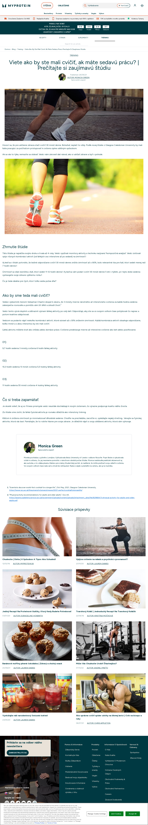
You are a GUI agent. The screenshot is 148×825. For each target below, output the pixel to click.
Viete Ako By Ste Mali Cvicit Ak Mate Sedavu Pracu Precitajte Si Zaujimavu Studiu (55, 49)
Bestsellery (48, 13)
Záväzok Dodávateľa (113, 800)
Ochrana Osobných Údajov (113, 772)
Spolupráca (134, 752)
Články (94, 761)
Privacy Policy (39, 823)
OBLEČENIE (63, 5)
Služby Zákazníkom (73, 761)
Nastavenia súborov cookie (17, 788)
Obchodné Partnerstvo (114, 789)
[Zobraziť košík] (142, 5)
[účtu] (135, 5)
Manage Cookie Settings (97, 814)
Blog (13, 49)
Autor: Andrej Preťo (97, 668)
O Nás (107, 750)
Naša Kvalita (110, 755)
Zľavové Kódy (135, 758)
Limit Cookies (116, 814)
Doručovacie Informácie (75, 783)
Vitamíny (68, 13)
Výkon (101, 13)
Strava (62, 38)
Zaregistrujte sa (18, 753)
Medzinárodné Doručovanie (76, 772)
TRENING (74, 55)
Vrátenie (68, 766)
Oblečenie (96, 755)
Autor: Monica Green (78, 78)
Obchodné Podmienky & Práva (115, 781)
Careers (108, 794)
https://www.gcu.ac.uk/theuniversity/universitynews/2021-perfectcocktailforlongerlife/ (45, 490)
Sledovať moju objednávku (76, 777)
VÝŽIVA (47, 5)
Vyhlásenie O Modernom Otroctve (115, 762)
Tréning (105, 38)
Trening (20, 49)
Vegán (93, 13)
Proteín (59, 13)
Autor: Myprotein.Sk (23, 564)
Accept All (132, 814)
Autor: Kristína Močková (100, 616)
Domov (7, 49)
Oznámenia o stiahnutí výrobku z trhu (74, 790)
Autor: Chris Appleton (98, 723)
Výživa (94, 787)
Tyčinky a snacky (81, 13)
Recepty (42, 38)
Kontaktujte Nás (72, 755)
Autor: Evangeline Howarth (28, 616)
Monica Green (50, 446)
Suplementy (83, 38)
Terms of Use (52, 823)
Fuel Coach (124, 5)
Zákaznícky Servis (72, 750)
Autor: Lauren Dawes (97, 564)
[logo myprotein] (16, 5)
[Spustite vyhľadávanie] (85, 5)
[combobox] (106, 5)
